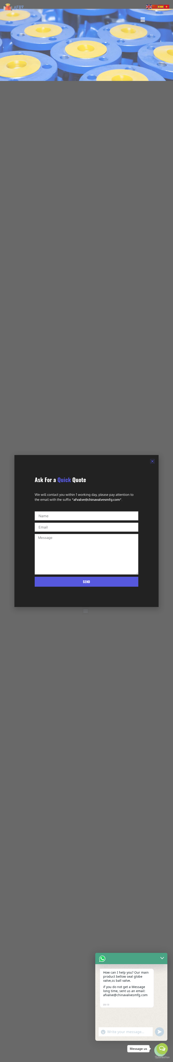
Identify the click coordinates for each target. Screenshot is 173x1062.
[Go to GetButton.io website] (162, 1057)
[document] (86, 531)
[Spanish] (161, 6)
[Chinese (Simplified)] (155, 6)
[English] (149, 6)
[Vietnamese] (167, 6)
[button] (152, 461)
